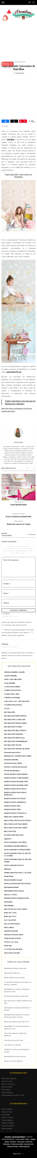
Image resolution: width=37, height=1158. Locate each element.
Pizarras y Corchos (10, 894)
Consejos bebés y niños (11, 694)
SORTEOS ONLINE (11, 931)
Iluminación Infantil (7, 1126)
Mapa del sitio (28, 1144)
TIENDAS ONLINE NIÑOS (13, 934)
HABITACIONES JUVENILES (15, 798)
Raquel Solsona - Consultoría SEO (18, 1146)
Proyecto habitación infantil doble (18, 515)
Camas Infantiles (9, 683)
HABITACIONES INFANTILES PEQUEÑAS (15, 793)
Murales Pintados (6, 1109)
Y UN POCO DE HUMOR (13, 949)
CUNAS (7, 708)
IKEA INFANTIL (10, 831)
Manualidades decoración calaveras (15, 1056)
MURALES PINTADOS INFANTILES (17, 883)
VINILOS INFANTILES (12, 938)
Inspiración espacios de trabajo (18, 522)
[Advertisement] (18, 39)
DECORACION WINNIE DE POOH (16, 748)
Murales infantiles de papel (13, 880)
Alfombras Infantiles (7, 1123)
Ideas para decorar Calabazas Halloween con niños (18, 1002)
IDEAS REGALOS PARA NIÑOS (15, 827)
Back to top (17, 1154)
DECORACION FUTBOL (13, 727)
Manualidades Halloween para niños (15, 968)
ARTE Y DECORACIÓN (13, 679)
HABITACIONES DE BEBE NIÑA (16, 781)
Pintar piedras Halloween (12, 973)
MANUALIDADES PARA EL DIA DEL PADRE (18, 860)
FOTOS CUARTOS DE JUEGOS (15, 767)
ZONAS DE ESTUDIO (12, 953)
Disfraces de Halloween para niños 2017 (16, 1022)
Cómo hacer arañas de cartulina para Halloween (15, 1034)
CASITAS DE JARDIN (12, 686)
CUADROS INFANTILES (13, 705)
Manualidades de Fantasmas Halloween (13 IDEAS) (17, 1009)
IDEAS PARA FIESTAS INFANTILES (17, 820)
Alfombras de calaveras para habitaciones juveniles (17, 1050)
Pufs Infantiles (9, 905)
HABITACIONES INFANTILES (15, 789)
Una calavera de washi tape (12, 1045)
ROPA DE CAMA (10, 913)
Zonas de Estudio (6, 1087)
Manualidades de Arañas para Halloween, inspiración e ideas (17, 990)
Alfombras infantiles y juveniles (14, 672)
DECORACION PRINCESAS (14, 738)
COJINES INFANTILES (12, 690)
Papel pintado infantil (18, 62)
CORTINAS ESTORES (12, 697)
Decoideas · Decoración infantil (15, 1137)
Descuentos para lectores (12, 752)
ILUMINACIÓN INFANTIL (14, 835)
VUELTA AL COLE (11, 942)
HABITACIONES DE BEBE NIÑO (16, 785)
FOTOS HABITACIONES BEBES (16, 774)
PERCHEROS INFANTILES (14, 891)
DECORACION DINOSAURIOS (15, 723)
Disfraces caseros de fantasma (13, 1061)
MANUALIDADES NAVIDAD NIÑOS (17, 849)
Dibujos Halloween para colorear (14, 977)
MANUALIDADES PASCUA (14, 865)
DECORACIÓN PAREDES (13, 734)
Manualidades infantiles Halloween (15, 846)
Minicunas (7, 869)
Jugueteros (7, 838)
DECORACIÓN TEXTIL (13, 745)
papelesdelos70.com (13, 372)
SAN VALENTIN (10, 920)
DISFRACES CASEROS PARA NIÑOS (17, 756)
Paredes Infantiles (6, 1092)
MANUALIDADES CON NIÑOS (15, 842)
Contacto (13, 1141)
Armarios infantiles (10, 675)
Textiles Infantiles (6, 1128)
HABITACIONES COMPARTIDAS (16, 778)
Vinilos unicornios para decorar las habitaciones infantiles (20, 402)
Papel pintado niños (18, 504)
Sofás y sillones (9, 927)
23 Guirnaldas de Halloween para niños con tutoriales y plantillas (17, 983)
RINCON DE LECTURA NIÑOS (15, 909)
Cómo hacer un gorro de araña (13, 1040)
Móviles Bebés (9, 876)
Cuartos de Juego (6, 1081)
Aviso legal (21, 1141)
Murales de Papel (6, 1112)
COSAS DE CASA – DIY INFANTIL (17, 701)
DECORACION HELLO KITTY (15, 730)
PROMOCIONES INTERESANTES (16, 898)
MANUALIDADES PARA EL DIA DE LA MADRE (17, 854)
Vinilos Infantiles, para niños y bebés (12, 1095)
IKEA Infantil (5, 1089)
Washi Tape (8, 945)
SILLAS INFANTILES (12, 924)
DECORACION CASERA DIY (15, 719)
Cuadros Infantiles (7, 1120)
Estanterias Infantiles (11, 759)
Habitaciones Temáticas (8, 1078)
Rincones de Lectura (7, 1084)
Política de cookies (17, 1144)
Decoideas (5, 613)
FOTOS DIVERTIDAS (12, 770)
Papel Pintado (5, 1114)
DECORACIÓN (9, 712)
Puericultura (8, 902)
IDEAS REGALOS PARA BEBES (16, 824)
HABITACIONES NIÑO (12, 809)
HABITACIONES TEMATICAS (15, 813)
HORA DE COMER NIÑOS (13, 817)
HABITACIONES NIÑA (12, 806)
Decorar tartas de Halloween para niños (16, 996)
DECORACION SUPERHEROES (15, 741)
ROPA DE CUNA (10, 916)
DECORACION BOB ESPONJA (15, 716)
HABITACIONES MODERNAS (15, 802)
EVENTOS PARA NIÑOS (13, 763)
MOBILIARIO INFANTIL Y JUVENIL (17, 872)
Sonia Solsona (19, 73)
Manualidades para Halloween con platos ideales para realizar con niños (17, 1016)
